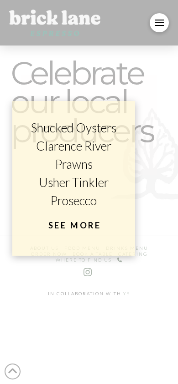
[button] (159, 22)
